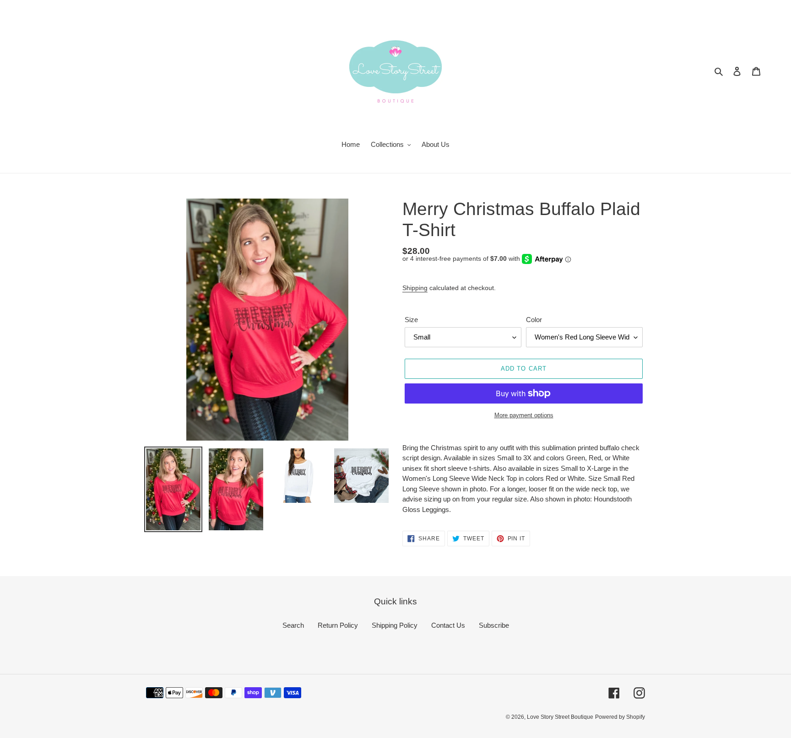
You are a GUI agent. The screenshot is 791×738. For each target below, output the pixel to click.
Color (534, 319)
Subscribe (494, 625)
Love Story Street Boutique (560, 717)
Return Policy (338, 625)
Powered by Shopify (620, 717)
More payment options (523, 415)
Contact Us (448, 625)
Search (293, 625)
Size (411, 319)
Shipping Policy (394, 625)
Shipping (415, 287)
